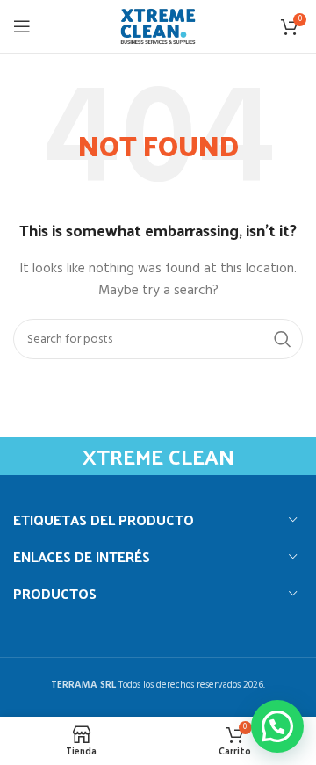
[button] (277, 726)
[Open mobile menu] (22, 26)
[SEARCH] (282, 339)
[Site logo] (158, 27)
